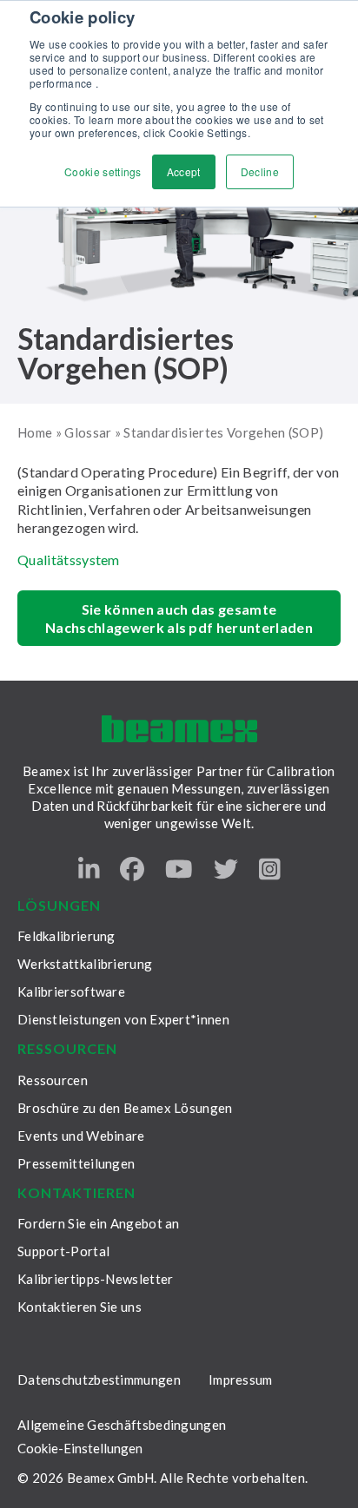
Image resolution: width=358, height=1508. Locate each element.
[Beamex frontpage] (179, 728)
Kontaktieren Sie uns (79, 1306)
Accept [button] (184, 171)
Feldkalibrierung (66, 936)
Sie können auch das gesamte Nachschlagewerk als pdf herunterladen (179, 618)
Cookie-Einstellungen (80, 1448)
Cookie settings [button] (103, 171)
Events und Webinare (81, 1135)
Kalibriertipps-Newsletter (95, 1279)
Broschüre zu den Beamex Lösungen (125, 1108)
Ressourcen (52, 1080)
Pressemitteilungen (76, 1163)
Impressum (241, 1379)
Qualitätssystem (68, 559)
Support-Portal (63, 1251)
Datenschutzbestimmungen (99, 1379)
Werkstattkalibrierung (84, 963)
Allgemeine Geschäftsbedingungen (121, 1424)
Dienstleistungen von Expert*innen (123, 1019)
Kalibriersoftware (71, 991)
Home (34, 432)
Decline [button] (260, 171)
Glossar (87, 432)
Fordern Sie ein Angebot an (98, 1223)
